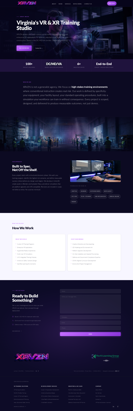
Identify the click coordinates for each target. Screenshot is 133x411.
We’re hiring (77, 4)
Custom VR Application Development (50, 389)
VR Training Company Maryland (103, 402)
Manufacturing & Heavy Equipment (76, 393)
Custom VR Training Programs (21, 396)
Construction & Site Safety (74, 396)
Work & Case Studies (100, 396)
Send (90, 334)
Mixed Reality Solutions (46, 402)
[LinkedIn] (36, 371)
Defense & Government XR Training (76, 402)
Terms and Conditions (79, 371)
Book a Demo (112, 3)
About (54, 4)
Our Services (16, 331)
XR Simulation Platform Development (50, 396)
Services (68, 4)
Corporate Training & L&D (74, 399)
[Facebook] (38, 371)
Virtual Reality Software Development (50, 399)
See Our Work (24, 48)
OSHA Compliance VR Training (21, 399)
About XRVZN (99, 389)
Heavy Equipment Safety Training (22, 402)
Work (60, 4)
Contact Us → (39, 48)
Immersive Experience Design (48, 393)
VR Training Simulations (19, 389)
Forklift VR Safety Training (20, 393)
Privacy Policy (88, 371)
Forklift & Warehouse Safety (74, 389)
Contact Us (88, 4)
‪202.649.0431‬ (30, 371)
